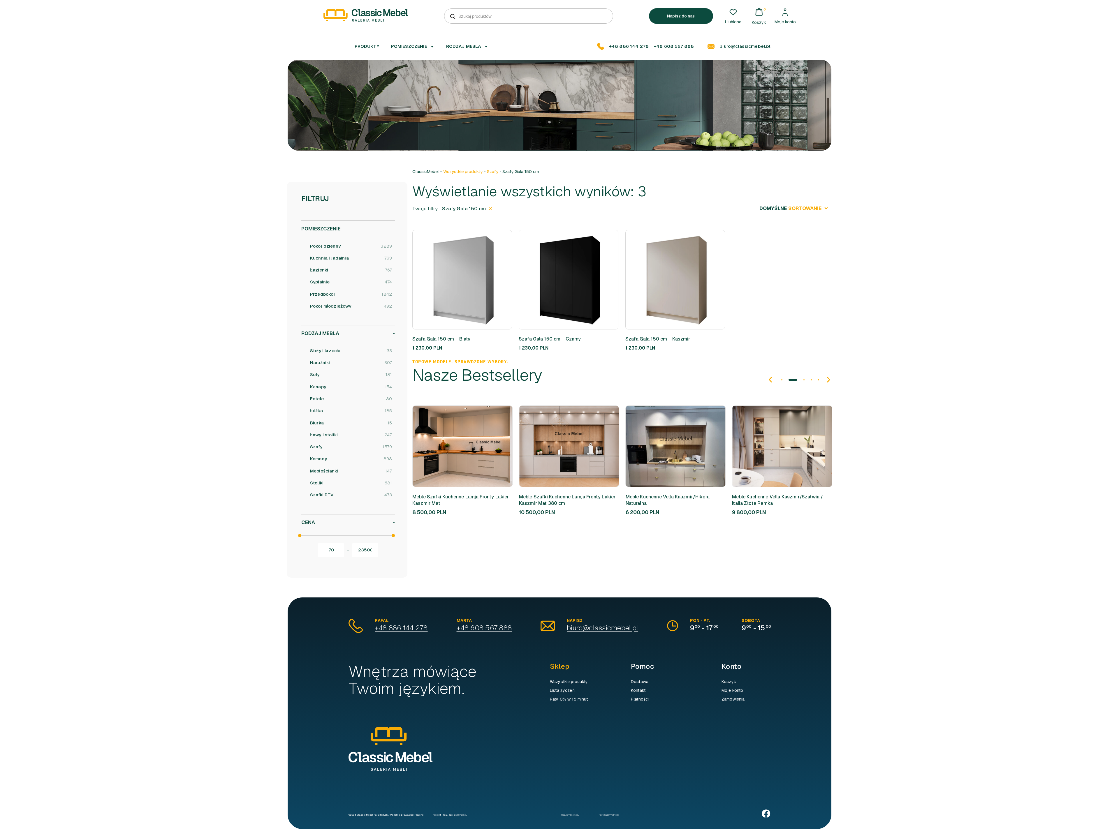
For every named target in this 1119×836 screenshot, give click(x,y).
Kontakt (638, 690)
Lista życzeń (562, 690)
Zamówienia (733, 699)
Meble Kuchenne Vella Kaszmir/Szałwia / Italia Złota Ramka (777, 500)
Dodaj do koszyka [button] (455, 280)
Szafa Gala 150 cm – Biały (441, 339)
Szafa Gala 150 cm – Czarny (550, 339)
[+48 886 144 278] (600, 46)
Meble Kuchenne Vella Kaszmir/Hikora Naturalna (668, 500)
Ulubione (733, 21)
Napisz (575, 620)
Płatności (640, 699)
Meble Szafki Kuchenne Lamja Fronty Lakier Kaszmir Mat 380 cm (567, 500)
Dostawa (639, 681)
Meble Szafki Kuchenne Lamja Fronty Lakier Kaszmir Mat (460, 500)
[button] (475, 279)
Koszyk (729, 681)
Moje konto (785, 21)
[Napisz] (548, 626)
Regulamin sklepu (570, 814)
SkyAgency (461, 814)
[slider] (299, 535)
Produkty (367, 46)
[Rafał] (356, 626)
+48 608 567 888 (674, 46)
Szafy (492, 171)
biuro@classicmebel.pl (744, 46)
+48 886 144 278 (629, 46)
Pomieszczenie (409, 46)
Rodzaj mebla (463, 46)
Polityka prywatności (609, 814)
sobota (751, 620)
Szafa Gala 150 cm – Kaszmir (657, 339)
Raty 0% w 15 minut (569, 699)
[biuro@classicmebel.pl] (711, 46)
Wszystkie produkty (463, 171)
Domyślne (790, 208)
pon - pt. (700, 620)
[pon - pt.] (672, 625)
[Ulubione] (733, 12)
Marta (464, 620)
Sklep (559, 666)
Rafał (381, 620)
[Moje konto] (785, 12)
